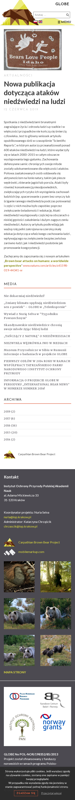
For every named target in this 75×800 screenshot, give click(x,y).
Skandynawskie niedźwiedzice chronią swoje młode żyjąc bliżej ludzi (33, 327)
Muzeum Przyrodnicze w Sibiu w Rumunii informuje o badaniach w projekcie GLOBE (35, 352)
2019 (9, 411)
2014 (9, 439)
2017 (9, 418)
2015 (11, 432)
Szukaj (67, 15)
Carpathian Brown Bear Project (36, 454)
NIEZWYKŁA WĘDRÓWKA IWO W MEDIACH (36, 343)
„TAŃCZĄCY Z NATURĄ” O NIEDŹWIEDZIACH (37, 336)
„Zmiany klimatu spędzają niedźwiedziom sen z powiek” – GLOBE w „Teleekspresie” (35, 305)
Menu (66, 22)
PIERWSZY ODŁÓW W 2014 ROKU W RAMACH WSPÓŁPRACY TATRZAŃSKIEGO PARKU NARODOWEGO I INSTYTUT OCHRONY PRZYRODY (37, 367)
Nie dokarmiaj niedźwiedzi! (24, 296)
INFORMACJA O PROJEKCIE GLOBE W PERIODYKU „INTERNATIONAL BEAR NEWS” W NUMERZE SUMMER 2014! (37, 384)
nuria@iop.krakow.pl (17, 517)
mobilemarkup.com (31, 552)
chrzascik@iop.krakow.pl (20, 526)
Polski (35, 22)
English (40, 22)
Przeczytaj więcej (51, 793)
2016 (10, 425)
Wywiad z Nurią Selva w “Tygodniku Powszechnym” (31, 316)
